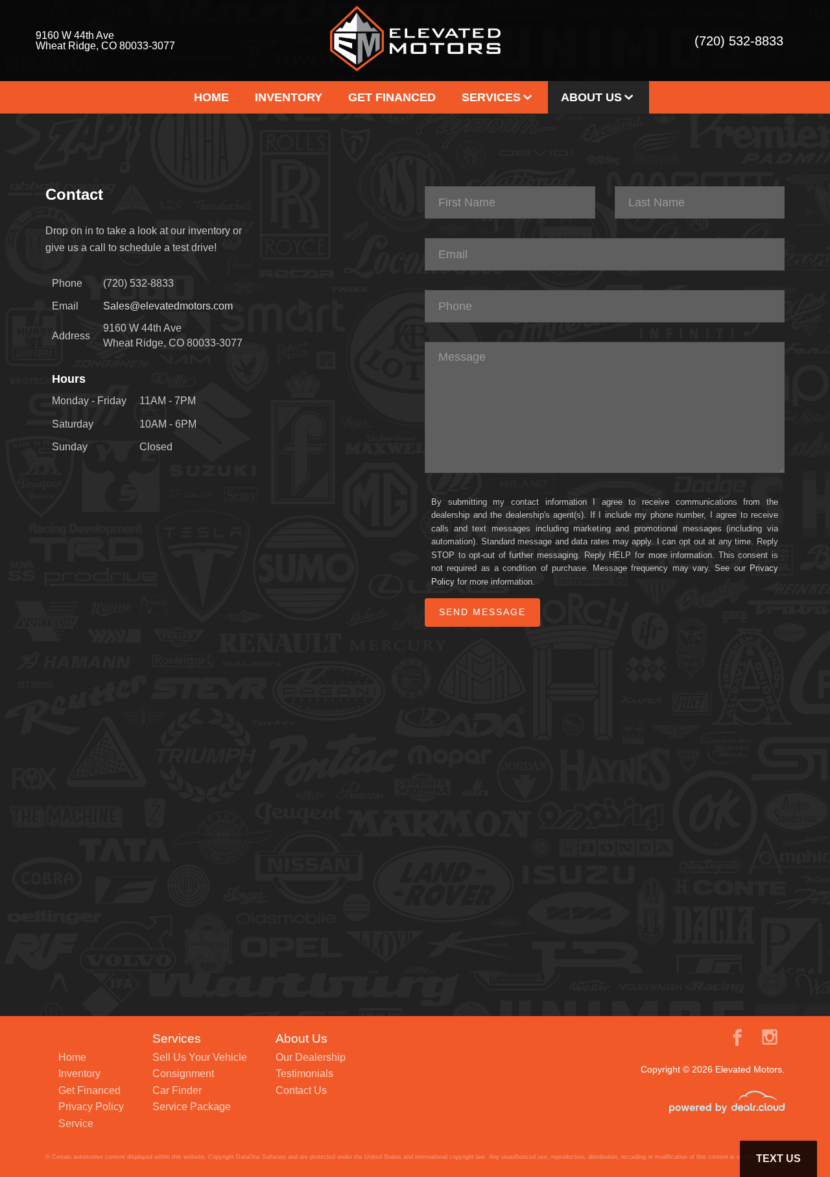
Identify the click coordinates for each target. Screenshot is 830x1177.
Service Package (191, 1106)
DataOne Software (261, 1157)
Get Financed (392, 97)
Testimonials (304, 1073)
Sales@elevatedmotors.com (168, 305)
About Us (591, 97)
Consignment (183, 1073)
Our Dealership (311, 1057)
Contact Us (301, 1090)
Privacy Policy (91, 1106)
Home (211, 97)
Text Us (778, 1158)
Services (491, 97)
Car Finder (177, 1090)
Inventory (288, 97)
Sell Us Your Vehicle (199, 1057)
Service (75, 1123)
